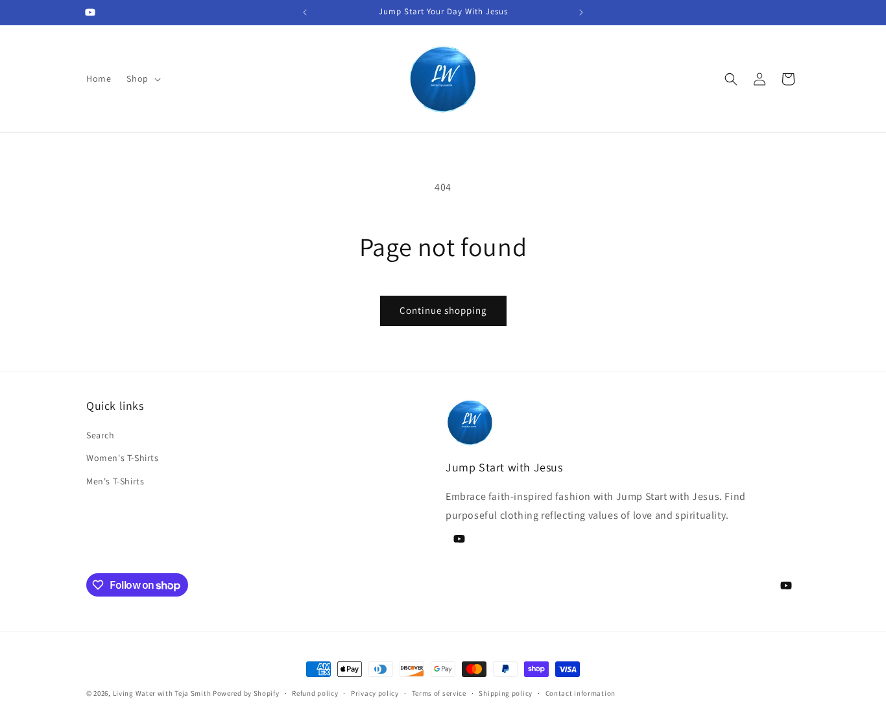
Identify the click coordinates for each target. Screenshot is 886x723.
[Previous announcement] (305, 12)
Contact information (580, 693)
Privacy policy (375, 693)
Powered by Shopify (246, 693)
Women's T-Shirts (122, 458)
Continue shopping (443, 310)
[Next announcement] (581, 12)
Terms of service (439, 693)
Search (100, 435)
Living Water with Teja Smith (162, 693)
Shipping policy (506, 693)
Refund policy (315, 693)
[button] (142, 78)
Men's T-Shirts (115, 481)
